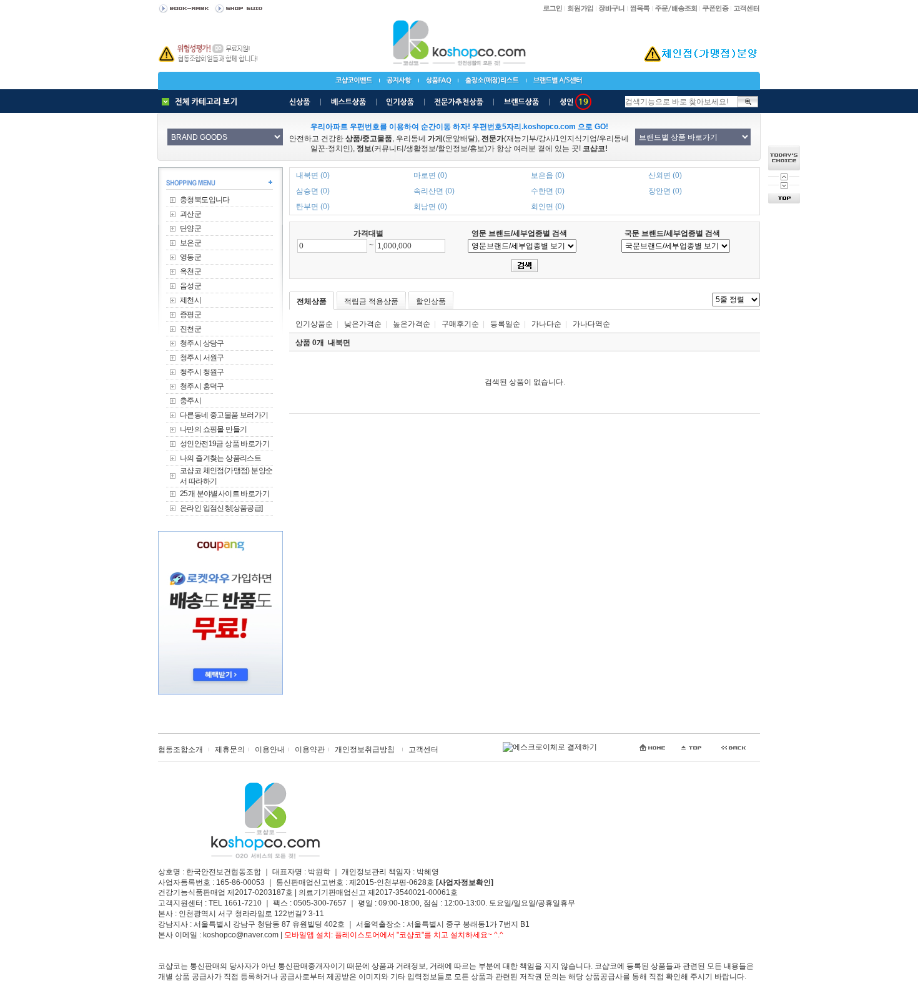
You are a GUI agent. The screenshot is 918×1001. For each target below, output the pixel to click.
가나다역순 (591, 324)
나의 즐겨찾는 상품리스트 (220, 458)
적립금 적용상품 (371, 301)
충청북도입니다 (205, 199)
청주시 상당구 (202, 343)
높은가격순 (411, 324)
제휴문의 (230, 749)
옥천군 (190, 271)
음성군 (190, 285)
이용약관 (310, 749)
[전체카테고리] (202, 101)
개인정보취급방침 (365, 749)
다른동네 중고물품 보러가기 (224, 415)
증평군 (190, 314)
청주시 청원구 (202, 372)
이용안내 (270, 749)
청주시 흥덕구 (202, 386)
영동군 (190, 257)
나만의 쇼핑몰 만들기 (213, 429)
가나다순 (546, 324)
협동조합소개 (180, 749)
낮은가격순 (363, 324)
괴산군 (190, 214)
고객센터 (423, 749)
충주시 (190, 400)
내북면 (339, 342)
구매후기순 (460, 324)
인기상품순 (314, 324)
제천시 (190, 300)
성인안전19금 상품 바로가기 (224, 443)
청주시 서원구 (202, 357)
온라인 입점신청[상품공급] (221, 508)
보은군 (190, 242)
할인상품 (431, 301)
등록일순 (505, 324)
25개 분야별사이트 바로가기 (224, 493)
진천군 (190, 329)
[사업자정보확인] (464, 882)
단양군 (190, 228)
